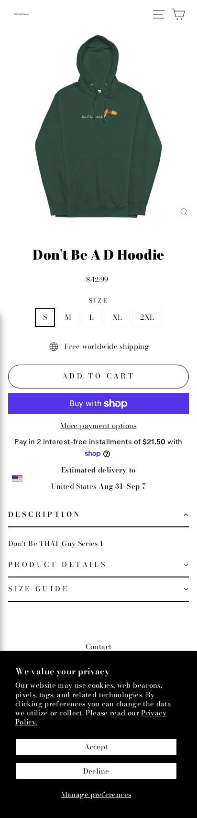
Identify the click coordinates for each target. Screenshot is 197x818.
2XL (147, 317)
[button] (98, 515)
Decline (96, 771)
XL (117, 317)
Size (98, 300)
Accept (96, 746)
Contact (99, 646)
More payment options (98, 426)
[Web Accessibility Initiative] (4, 807)
